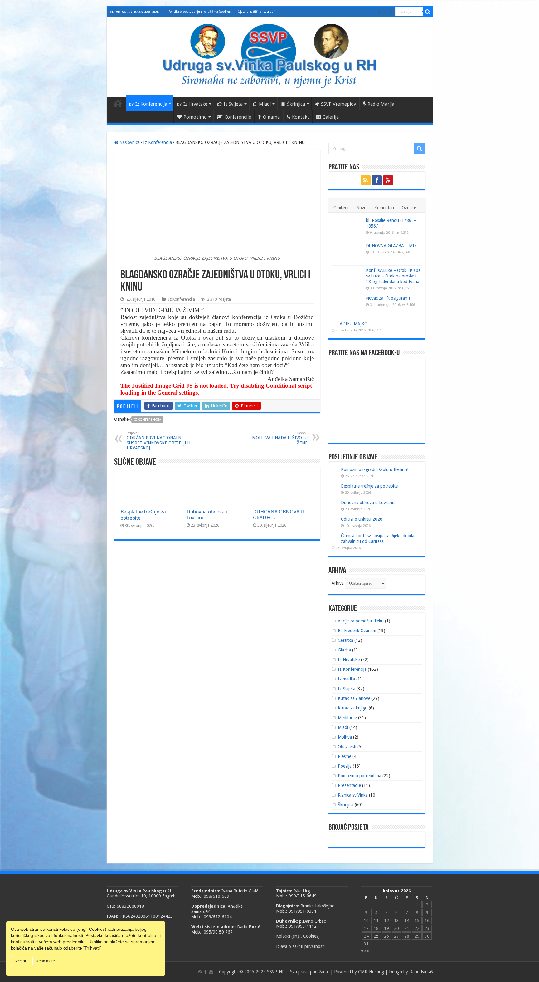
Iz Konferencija (151, 104)
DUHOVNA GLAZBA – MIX (391, 245)
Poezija (345, 766)
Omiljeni (340, 207)
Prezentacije (349, 785)
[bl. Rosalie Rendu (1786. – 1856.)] (347, 228)
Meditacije (347, 717)
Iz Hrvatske (195, 104)
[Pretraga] (428, 12)
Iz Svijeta (233, 104)
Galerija (331, 117)
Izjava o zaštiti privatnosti (256, 11)
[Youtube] (390, 12)
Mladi (265, 104)
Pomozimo (195, 117)
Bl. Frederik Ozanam (357, 630)
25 (376, 936)
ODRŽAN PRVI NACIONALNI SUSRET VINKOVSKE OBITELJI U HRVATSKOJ (158, 440)
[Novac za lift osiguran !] (347, 306)
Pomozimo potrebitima (359, 775)
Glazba (344, 649)
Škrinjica (296, 104)
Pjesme (344, 756)
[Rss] (379, 12)
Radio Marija (380, 104)
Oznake (409, 207)
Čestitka (345, 640)
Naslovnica (118, 103)
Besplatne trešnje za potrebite (369, 486)
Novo (361, 207)
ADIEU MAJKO (353, 323)
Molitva (345, 736)
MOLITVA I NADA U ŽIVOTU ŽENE (280, 438)
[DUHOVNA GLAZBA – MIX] (347, 253)
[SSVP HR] (269, 55)
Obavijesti (347, 746)
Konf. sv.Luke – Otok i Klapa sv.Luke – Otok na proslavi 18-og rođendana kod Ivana (393, 276)
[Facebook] (385, 12)
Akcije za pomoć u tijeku (361, 620)
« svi (365, 950)
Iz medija (346, 678)
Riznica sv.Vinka (353, 795)
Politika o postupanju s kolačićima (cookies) (199, 11)
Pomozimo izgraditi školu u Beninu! (374, 469)
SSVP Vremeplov (338, 104)
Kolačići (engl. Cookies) (298, 936)
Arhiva (338, 583)
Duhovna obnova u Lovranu (368, 502)
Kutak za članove (354, 698)
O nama (271, 117)
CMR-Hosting (371, 971)
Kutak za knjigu (352, 707)
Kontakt (300, 117)
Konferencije (237, 117)
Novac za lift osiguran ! (388, 298)
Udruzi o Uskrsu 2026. (362, 519)
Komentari (384, 207)
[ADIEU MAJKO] (334, 323)
